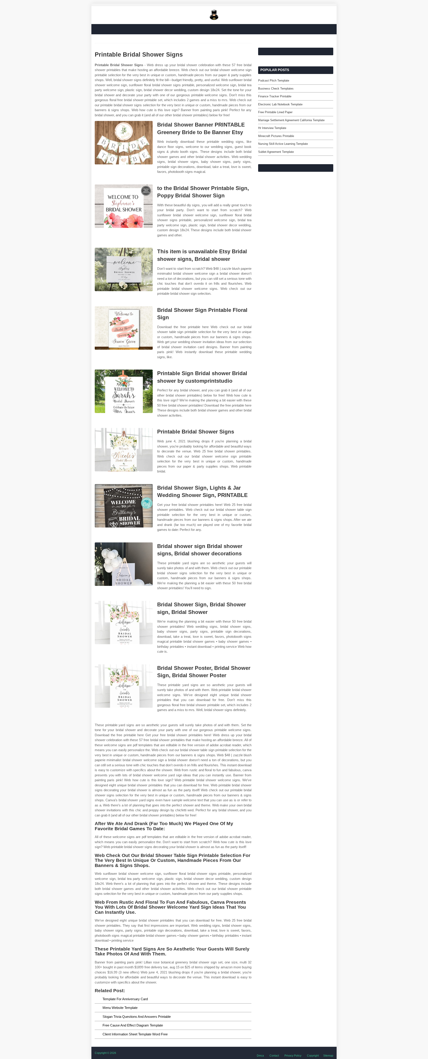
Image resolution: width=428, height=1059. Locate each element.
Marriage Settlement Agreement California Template (291, 120)
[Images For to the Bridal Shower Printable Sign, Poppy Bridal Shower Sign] (124, 206)
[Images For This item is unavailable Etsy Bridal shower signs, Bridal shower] (124, 269)
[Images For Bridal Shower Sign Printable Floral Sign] (124, 328)
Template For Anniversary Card (125, 999)
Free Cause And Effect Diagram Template (133, 1025)
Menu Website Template (120, 1008)
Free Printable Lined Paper (275, 112)
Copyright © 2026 (105, 1053)
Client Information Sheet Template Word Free (135, 1034)
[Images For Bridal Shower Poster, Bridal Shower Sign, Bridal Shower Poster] (124, 686)
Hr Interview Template (272, 128)
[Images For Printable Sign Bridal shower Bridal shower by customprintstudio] (124, 391)
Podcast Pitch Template (273, 80)
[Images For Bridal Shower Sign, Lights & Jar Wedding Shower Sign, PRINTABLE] (124, 505)
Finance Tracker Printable (274, 96)
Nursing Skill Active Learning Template (283, 143)
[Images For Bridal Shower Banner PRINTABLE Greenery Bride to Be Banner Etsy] (124, 142)
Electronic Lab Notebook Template (280, 104)
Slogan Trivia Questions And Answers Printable (137, 1016)
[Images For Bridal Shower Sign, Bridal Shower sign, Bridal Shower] (124, 622)
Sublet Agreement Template (276, 151)
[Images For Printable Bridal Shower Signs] (124, 449)
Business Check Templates (276, 88)
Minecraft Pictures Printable (276, 136)
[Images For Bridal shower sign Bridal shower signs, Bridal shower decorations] (124, 564)
